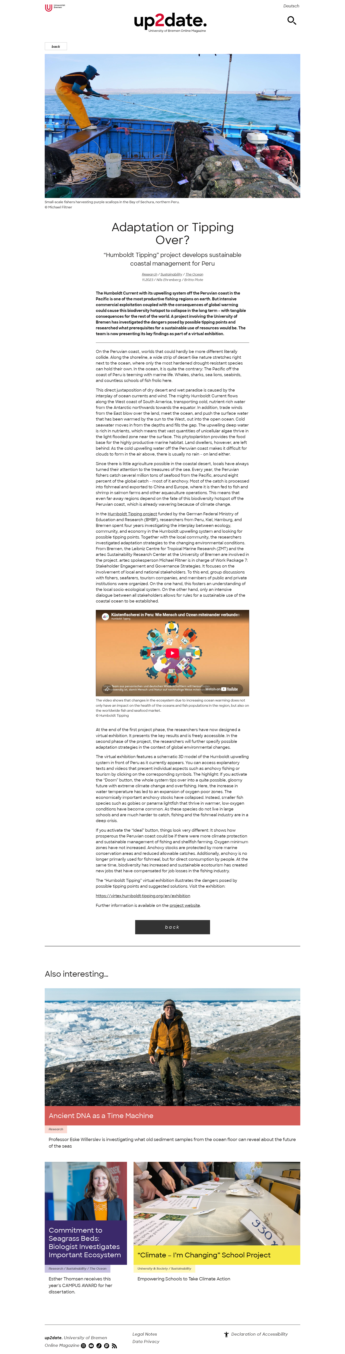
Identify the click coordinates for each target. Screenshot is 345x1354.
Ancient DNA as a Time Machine (101, 1116)
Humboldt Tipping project (132, 514)
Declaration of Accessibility (259, 1334)
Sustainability (171, 274)
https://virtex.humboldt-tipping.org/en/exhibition (143, 895)
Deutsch (291, 6)
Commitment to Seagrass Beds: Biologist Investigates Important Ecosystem (85, 1242)
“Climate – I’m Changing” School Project (204, 1255)
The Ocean (194, 274)
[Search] (292, 20)
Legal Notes (145, 1334)
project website (185, 905)
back (56, 46)
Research (149, 274)
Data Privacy (146, 1341)
